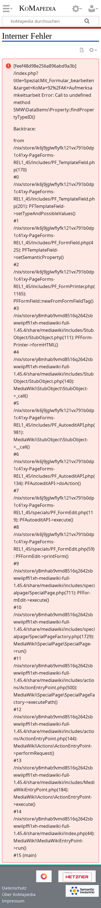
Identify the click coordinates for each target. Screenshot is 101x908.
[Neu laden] (81, 50)
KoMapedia (37, 8)
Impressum (13, 901)
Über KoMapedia (19, 894)
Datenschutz (14, 888)
